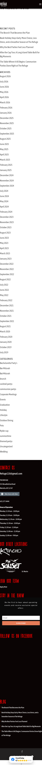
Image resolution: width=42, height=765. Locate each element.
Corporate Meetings (8, 394)
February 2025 (6, 164)
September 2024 (7, 185)
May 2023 (4, 243)
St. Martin (25, 571)
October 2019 (5, 347)
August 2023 (5, 232)
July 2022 (4, 284)
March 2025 (5, 159)
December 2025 (6, 118)
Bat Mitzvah (5, 373)
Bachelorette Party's (8, 363)
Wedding (4, 451)
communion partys (8, 389)
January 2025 (6, 170)
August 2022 (5, 279)
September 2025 (7, 133)
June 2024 (4, 196)
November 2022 (7, 269)
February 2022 (6, 300)
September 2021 (7, 321)
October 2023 (5, 227)
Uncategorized (6, 446)
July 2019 (4, 352)
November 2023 (7, 222)
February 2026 (6, 107)
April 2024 (4, 206)
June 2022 (4, 289)
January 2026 (6, 112)
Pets (2, 425)
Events (3, 399)
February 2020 (6, 336)
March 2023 (5, 253)
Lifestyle (3, 415)
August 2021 (5, 326)
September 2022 (7, 274)
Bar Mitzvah (5, 368)
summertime (5, 436)
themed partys (6, 441)
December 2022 (6, 263)
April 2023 (4, 248)
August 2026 (5, 76)
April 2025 (4, 154)
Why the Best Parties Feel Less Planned (16, 47)
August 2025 (5, 138)
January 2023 (6, 258)
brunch (3, 378)
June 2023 (4, 237)
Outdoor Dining (6, 420)
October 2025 (5, 128)
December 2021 (6, 305)
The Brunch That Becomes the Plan (15, 32)
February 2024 (6, 211)
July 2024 (4, 190)
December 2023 (6, 217)
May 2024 (4, 201)
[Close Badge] (32, 756)
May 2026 (4, 92)
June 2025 (4, 144)
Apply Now (3, 587)
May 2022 (4, 295)
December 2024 (6, 175)
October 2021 (5, 315)
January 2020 (6, 342)
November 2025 (7, 123)
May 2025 (4, 149)
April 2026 (4, 97)
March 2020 (5, 331)
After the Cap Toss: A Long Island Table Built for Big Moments (21, 726)
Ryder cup (4, 430)
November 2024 (7, 180)
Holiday (3, 410)
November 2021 (7, 310)
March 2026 (5, 102)
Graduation (5, 404)
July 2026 (4, 81)
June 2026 (4, 86)
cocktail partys (6, 383)
